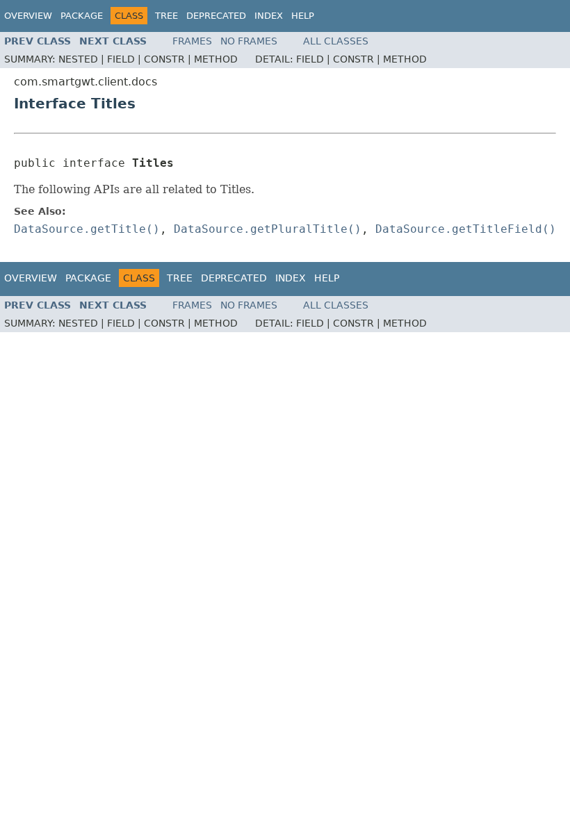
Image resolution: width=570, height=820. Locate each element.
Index (268, 15)
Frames (192, 41)
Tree (166, 15)
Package (81, 15)
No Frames (248, 41)
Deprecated (216, 15)
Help (302, 15)
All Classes (335, 41)
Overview (28, 15)
